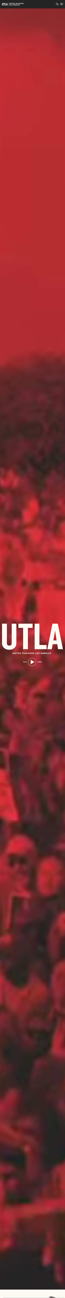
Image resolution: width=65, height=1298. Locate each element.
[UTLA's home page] (13, 4)
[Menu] (61, 4)
